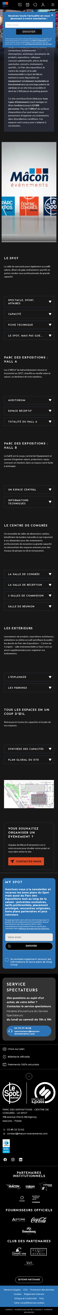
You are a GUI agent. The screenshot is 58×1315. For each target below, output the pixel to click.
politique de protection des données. (34, 928)
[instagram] (12, 1159)
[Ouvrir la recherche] (35, 4)
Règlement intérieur (34, 1294)
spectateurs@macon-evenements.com (27, 1032)
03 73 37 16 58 (22, 1028)
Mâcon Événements (39, 40)
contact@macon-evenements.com (27, 1133)
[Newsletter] (19, 4)
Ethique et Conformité (26, 1298)
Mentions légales (12, 1290)
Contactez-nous (28, 861)
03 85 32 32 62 (15, 1129)
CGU (25, 1290)
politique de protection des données (38, 44)
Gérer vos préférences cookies (29, 1303)
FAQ (41, 1298)
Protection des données (42, 1290)
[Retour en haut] (29, 1076)
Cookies (17, 1294)
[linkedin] (20, 1159)
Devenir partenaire (29, 1280)
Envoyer (29, 31)
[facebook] (5, 1159)
